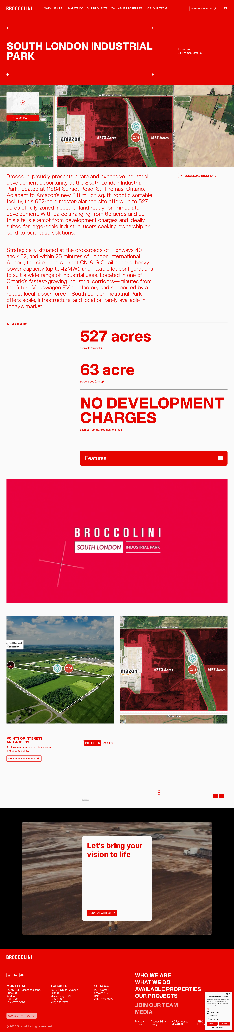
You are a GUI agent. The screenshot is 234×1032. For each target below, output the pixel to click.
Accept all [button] (212, 1024)
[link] (19, 8)
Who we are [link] (53, 8)
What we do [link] (74, 8)
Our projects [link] (97, 8)
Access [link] (109, 742)
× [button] (229, 993)
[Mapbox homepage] (85, 800)
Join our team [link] (156, 8)
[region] (154, 769)
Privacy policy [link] (139, 1023)
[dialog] (218, 1011)
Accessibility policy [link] (158, 1023)
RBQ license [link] (201, 1023)
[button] (218, 1027)
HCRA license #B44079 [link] (179, 1023)
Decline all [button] (224, 1024)
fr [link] (226, 8)
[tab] (154, 769)
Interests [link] (92, 742)
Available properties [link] (127, 8)
